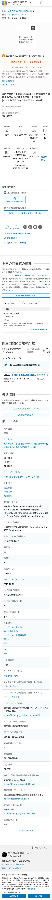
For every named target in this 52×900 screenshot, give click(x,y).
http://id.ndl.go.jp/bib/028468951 (19, 813)
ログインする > (8, 84)
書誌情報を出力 (13, 238)
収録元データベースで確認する (27, 62)
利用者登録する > (9, 80)
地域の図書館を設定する (25, 295)
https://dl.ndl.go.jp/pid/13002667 (19, 783)
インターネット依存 (13, 627)
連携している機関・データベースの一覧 (30, 275)
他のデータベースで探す (16, 243)
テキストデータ (11, 686)
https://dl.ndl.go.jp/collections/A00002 (22, 715)
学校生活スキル (11, 631)
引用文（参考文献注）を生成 (18, 233)
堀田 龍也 (8, 495)
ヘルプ (44, 287)
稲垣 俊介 (8, 487)
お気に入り (8, 228)
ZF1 (5, 654)
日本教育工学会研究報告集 (20, 10)
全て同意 (38, 895)
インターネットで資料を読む (13, 864)
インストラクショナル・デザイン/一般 (21, 476)
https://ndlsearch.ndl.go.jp (16, 798)
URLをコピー (16, 228)
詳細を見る (44, 158)
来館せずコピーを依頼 (14, 201)
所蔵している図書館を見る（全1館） (26, 213)
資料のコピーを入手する (11, 868)
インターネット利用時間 (15, 635)
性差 (6, 643)
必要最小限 (14, 895)
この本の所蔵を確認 (37, 329)
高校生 (7, 639)
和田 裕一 (8, 491)
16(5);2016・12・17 (17, 14)
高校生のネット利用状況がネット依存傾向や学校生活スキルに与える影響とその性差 (26, 445)
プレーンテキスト (12, 697)
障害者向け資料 (11, 675)
